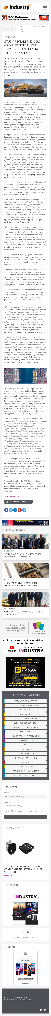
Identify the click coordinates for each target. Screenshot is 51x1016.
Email (6, 792)
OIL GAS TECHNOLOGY (26, 753)
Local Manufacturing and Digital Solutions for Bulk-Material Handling (23, 584)
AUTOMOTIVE (26, 714)
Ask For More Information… (19, 502)
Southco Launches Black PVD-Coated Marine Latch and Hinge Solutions (23, 869)
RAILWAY (26, 762)
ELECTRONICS (26, 731)
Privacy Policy (21, 997)
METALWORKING (26, 749)
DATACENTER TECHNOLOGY (26, 727)
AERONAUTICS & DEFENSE (26, 701)
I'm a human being (14, 805)
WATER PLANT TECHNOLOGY (26, 775)
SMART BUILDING (26, 766)
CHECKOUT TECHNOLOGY (26, 718)
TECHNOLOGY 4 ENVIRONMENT (26, 771)
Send (25, 817)
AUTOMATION (26, 710)
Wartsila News (9, 609)
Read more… (8, 876)
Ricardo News (10, 37)
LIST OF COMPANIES (12, 1002)
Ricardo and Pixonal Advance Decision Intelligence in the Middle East (22, 555)
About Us (8, 997)
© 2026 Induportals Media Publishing (21, 1000)
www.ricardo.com (11, 496)
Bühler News (9, 580)
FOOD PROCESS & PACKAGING (26, 736)
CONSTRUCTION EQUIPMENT (26, 723)
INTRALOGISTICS (26, 740)
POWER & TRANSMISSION (26, 758)
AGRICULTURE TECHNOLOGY (26, 705)
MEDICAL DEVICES (26, 745)
